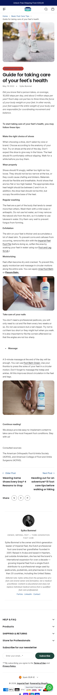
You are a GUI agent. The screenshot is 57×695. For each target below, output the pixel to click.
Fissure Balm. (12, 272)
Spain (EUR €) (29, 677)
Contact (36, 594)
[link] (14, 498)
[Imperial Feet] (28, 9)
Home (5, 16)
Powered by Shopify (39, 683)
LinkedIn (28, 594)
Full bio (20, 594)
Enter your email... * (14, 656)
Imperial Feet (23, 683)
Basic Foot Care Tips (20, 16)
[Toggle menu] (4, 9)
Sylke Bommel (28, 530)
